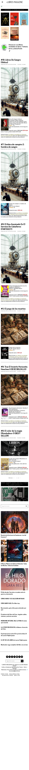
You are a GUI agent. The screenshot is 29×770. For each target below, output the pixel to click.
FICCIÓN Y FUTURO (21, 64)
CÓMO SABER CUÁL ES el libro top (10, 603)
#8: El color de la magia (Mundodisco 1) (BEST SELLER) (11, 433)
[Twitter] (7, 657)
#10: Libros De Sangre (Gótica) (11, 61)
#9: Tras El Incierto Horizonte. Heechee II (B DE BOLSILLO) (14, 367)
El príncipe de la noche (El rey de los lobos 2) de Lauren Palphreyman (14, 634)
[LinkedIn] (14, 657)
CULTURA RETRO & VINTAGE (7, 675)
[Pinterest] (12, 657)
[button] (26, 506)
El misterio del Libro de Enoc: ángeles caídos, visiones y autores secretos (14, 615)
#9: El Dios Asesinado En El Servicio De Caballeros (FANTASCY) (13, 226)
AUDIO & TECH (17, 675)
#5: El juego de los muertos (13, 308)
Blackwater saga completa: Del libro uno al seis (14, 645)
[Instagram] (9, 657)
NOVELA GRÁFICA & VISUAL (14, 674)
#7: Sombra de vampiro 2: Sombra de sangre (12, 145)
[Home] (22, 657)
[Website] (9, 51)
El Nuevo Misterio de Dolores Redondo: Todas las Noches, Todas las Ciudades (14, 564)
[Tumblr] (19, 657)
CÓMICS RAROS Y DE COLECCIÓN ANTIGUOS (12, 598)
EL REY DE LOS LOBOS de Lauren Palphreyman (14, 640)
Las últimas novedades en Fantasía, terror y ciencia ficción (18, 213)
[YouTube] (17, 657)
